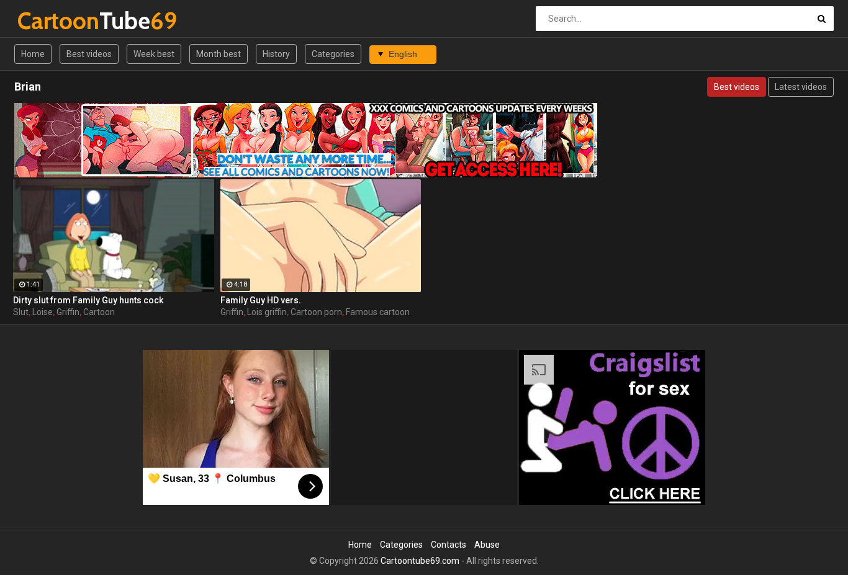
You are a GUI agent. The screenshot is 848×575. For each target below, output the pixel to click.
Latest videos (801, 87)
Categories (333, 54)
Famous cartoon (378, 312)
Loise (42, 312)
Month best (218, 54)
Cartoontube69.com (420, 561)
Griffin (67, 312)
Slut (21, 312)
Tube (50, 20)
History (276, 54)
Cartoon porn (316, 312)
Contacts (448, 545)
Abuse (487, 545)
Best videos (89, 54)
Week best (153, 54)
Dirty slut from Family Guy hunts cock (88, 300)
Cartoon (99, 312)
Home (33, 54)
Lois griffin (267, 312)
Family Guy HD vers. (260, 300)
